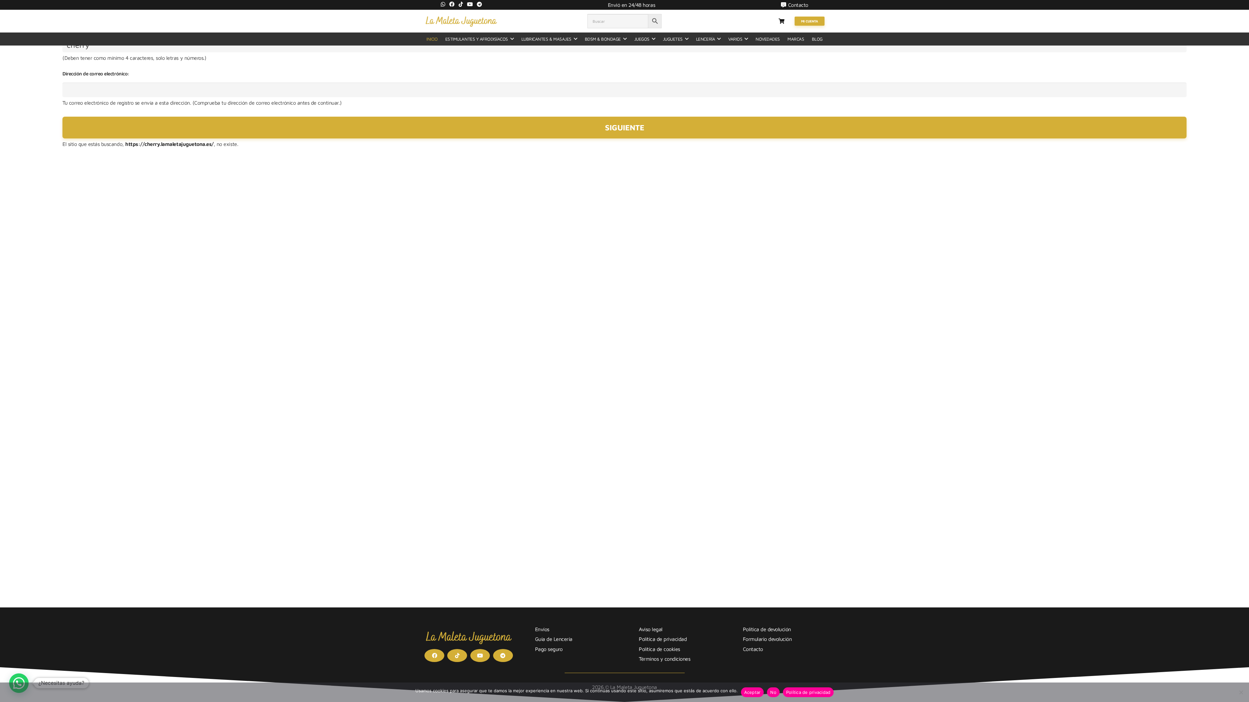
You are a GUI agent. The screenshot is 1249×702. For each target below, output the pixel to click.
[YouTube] (470, 4)
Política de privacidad (663, 639)
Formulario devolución (767, 639)
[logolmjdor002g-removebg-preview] (461, 21)
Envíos (542, 629)
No (773, 692)
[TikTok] (461, 4)
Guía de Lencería (553, 639)
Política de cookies (659, 649)
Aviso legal (651, 629)
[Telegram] (479, 4)
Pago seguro (549, 649)
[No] (1241, 692)
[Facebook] (451, 4)
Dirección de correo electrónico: (95, 73)
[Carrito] (781, 21)
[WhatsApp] (443, 4)
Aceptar (752, 692)
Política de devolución (767, 629)
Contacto (753, 649)
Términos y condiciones (664, 659)
